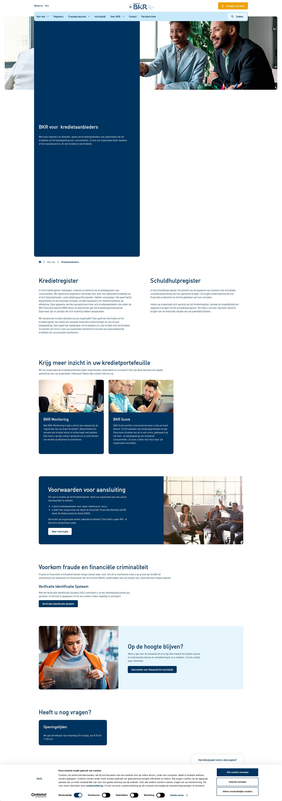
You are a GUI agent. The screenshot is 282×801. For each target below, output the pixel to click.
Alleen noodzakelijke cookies (237, 791)
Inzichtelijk (100, 16)
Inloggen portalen (235, 5)
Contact (133, 16)
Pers (47, 5)
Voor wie (40, 16)
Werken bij (38, 5)
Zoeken (239, 16)
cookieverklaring (94, 785)
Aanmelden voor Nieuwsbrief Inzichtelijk (152, 669)
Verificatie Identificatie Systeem (58, 603)
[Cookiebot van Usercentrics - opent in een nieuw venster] (39, 795)
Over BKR (115, 16)
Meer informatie (60, 531)
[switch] (106, 795)
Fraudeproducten (77, 16)
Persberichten (148, 16)
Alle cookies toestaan (238, 772)
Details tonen (177, 795)
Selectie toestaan (237, 782)
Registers (58, 16)
